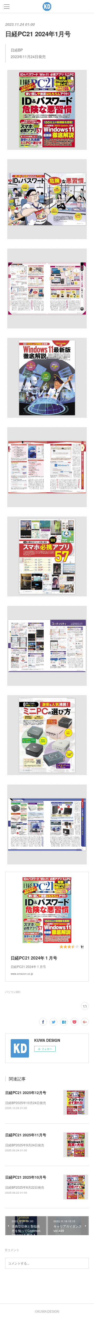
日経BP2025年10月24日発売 (25, 1102)
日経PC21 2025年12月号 (25, 1092)
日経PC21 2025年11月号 (25, 1134)
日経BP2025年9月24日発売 (24, 1145)
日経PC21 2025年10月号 (25, 1177)
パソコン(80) (12, 992)
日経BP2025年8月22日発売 (24, 1187)
